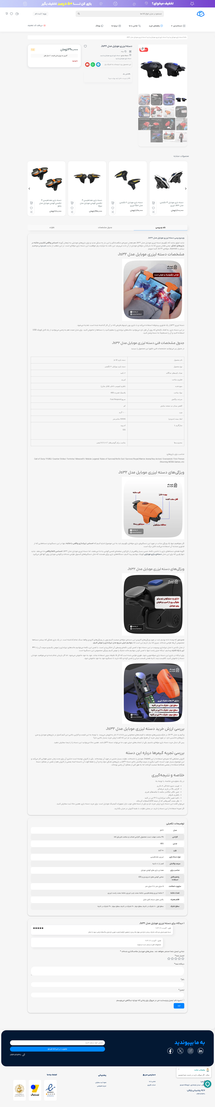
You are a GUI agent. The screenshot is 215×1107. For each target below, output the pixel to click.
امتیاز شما (179, 956)
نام (182, 980)
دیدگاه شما (179, 964)
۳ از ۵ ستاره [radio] (175, 958)
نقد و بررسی (161, 227)
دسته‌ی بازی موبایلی (153, 554)
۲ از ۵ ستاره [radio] (179, 958)
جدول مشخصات (105, 227)
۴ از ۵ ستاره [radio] (172, 958)
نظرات (51, 227)
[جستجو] (79, 14)
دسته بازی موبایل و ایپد (175, 37)
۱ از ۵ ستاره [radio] (182, 958)
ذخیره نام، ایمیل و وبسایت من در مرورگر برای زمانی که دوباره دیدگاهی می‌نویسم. (149, 1000)
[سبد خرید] (6, 13)
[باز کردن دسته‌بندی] (172, 25)
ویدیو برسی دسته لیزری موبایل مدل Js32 (166, 238)
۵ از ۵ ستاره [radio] (168, 958)
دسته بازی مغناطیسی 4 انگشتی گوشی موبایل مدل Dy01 (91, 203)
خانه (185, 37)
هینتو (43, 246)
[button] (98, 64)
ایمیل (181, 990)
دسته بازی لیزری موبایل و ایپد (156, 37)
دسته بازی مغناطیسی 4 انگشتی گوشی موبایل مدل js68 (50, 203)
